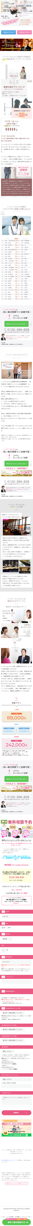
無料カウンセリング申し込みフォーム (16, 840)
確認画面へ (16, 1112)
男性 (9, 927)
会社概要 (17, 1216)
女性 (4, 927)
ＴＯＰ (3, 1216)
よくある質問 (10, 1216)
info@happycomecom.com (16, 1153)
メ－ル (25, 1149)
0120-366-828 (16, 877)
